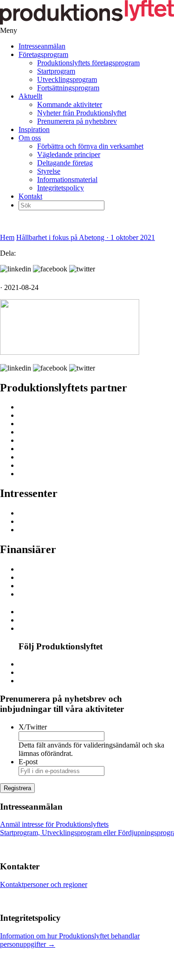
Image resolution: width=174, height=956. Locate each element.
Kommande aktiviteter (69, 104)
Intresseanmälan (42, 46)
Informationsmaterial (67, 179)
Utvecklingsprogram (67, 79)
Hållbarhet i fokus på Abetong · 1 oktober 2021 (85, 237)
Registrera (17, 788)
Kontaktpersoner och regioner (43, 884)
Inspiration (34, 129)
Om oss (30, 138)
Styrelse (48, 171)
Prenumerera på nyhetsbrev (77, 121)
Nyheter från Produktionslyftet (81, 113)
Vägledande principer (68, 154)
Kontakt (30, 196)
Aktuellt (30, 96)
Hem (7, 237)
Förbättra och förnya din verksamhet (90, 146)
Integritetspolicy (60, 188)
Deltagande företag (65, 163)
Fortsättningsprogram (68, 88)
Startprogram (56, 71)
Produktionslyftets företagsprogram (88, 63)
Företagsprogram (43, 54)
